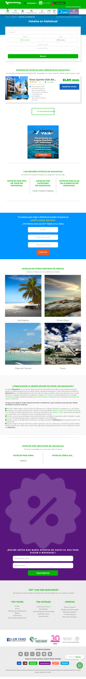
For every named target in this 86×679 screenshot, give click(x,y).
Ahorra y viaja (47, 672)
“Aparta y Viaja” (57, 412)
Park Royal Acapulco (70, 612)
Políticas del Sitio (33, 670)
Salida (61, 36)
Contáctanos (23, 670)
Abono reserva (76, 670)
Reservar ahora (69, 87)
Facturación (53, 670)
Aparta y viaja (38, 672)
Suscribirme (43, 573)
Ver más (35, 100)
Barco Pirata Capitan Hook (17, 618)
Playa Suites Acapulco (70, 617)
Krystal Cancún (43, 616)
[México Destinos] (14, 3)
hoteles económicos (59, 410)
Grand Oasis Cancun (43, 607)
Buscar (43, 56)
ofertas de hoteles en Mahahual (44, 397)
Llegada (25, 36)
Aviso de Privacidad (43, 670)
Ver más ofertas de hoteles (45, 111)
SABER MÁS (43, 252)
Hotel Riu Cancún (43, 614)
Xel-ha (17, 608)
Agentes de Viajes (62, 670)
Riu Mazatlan (43, 609)
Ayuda (69, 670)
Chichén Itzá (17, 615)
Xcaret (17, 606)
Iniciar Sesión (60, 3)
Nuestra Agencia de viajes (13, 670)
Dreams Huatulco (70, 607)
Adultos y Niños (43, 45)
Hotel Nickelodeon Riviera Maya (43, 611)
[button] (32, 11)
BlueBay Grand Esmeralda (69, 610)
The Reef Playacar (70, 614)
